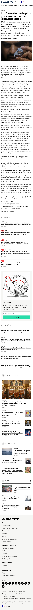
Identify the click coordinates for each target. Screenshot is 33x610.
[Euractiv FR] (7, 2)
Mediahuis (5, 553)
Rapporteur (4, 5)
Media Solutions (7, 525)
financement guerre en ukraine (11, 203)
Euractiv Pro (5, 565)
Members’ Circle (7, 542)
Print (4, 211)
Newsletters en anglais (9, 576)
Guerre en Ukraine (8, 206)
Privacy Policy (6, 603)
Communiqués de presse (9, 539)
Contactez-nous (6, 551)
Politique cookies (24, 594)
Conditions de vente (25, 599)
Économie (16, 5)
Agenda (4, 536)
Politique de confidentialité (10, 594)
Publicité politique (7, 559)
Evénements (5, 531)
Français (26, 2)
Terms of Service (16, 603)
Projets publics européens (10, 528)
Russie (26, 206)
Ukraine (5, 208)
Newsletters (25, 5)
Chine (11, 201)
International (19, 206)
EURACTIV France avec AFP (9, 38)
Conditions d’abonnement (10, 599)
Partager (11, 211)
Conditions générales (8, 596)
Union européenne (15, 208)
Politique (10, 5)
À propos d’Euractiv (8, 548)
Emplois (4, 534)
